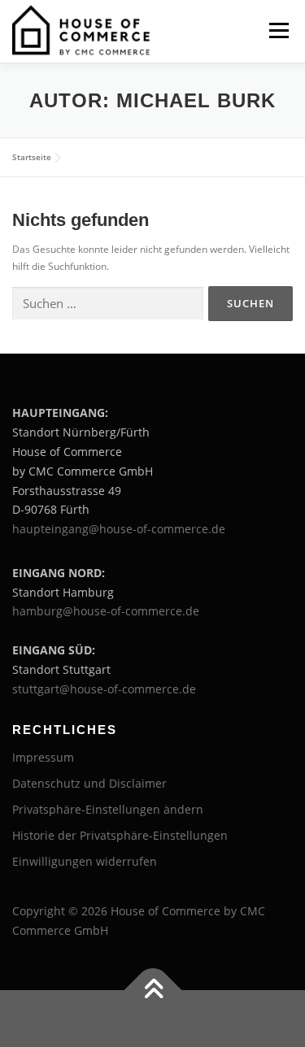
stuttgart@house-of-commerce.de (104, 689)
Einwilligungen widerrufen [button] (84, 861)
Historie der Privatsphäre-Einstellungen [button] (120, 835)
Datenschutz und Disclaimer (89, 783)
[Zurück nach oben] (152, 990)
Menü (277, 30)
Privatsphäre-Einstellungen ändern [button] (107, 809)
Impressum (43, 757)
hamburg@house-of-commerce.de (105, 611)
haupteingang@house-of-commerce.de (118, 529)
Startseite (31, 157)
